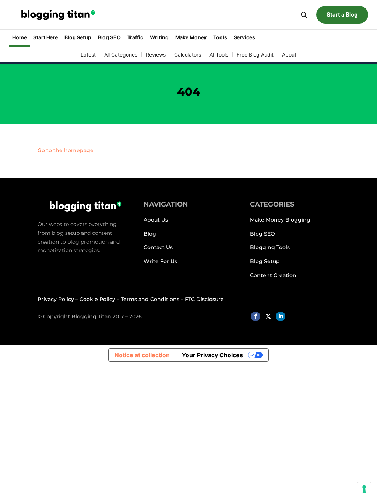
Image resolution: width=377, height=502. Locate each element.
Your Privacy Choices (212, 355)
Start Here (45, 37)
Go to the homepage (66, 150)
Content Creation (273, 275)
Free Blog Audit (255, 54)
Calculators (187, 54)
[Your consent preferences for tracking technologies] (364, 489)
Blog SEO (109, 37)
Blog (150, 233)
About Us (156, 219)
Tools (220, 37)
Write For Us (161, 261)
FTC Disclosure (204, 299)
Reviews (156, 54)
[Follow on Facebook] (255, 316)
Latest (88, 54)
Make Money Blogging (281, 219)
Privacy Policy (56, 299)
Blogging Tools (270, 247)
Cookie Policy (97, 299)
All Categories (120, 54)
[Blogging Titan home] (55, 15)
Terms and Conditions (150, 299)
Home (19, 37)
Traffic (135, 37)
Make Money (191, 37)
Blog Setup (77, 37)
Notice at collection (142, 355)
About (289, 54)
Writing (159, 37)
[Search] (303, 14)
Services (244, 37)
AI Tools (218, 54)
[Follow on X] (268, 316)
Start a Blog (342, 14)
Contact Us (158, 247)
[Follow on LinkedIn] (280, 316)
